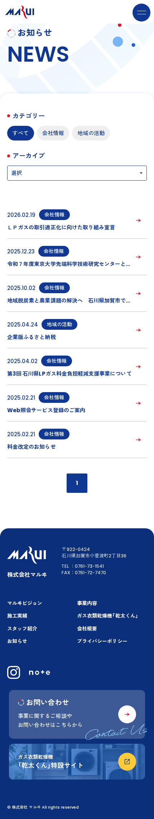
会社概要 (87, 628)
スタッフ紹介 (22, 628)
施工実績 (17, 615)
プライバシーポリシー (102, 641)
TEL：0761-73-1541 (83, 566)
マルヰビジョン (24, 603)
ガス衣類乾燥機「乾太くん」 (107, 615)
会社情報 (53, 133)
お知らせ (17, 641)
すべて (21, 133)
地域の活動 (90, 133)
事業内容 (87, 603)
